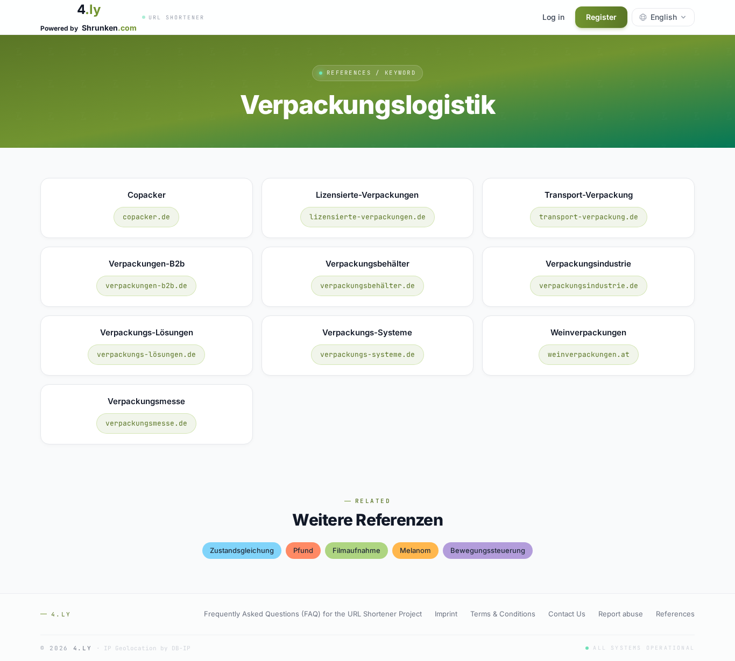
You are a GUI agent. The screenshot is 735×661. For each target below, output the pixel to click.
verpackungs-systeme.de (367, 354)
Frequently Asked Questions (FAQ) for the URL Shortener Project (313, 613)
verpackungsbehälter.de (367, 285)
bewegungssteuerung (487, 550)
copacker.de (146, 216)
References (675, 613)
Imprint (446, 613)
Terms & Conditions (502, 613)
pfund (303, 550)
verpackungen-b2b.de (146, 285)
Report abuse (620, 613)
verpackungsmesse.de (146, 423)
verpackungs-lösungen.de (146, 354)
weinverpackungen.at (589, 354)
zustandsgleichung (242, 550)
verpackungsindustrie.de (588, 285)
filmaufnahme (356, 550)
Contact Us (566, 613)
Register (601, 16)
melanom (415, 550)
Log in (553, 16)
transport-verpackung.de (588, 216)
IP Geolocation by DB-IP (147, 648)
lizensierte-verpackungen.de (367, 216)
